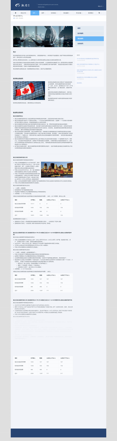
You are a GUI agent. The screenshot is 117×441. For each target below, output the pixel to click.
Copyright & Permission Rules (21, 432)
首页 (14, 18)
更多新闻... (79, 83)
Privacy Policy (35, 432)
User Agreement (44, 432)
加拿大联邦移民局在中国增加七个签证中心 (88, 64)
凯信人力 (100, 6)
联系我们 (90, 13)
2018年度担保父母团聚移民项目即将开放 (88, 59)
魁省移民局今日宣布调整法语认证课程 (87, 77)
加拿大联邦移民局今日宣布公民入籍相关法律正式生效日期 (89, 71)
